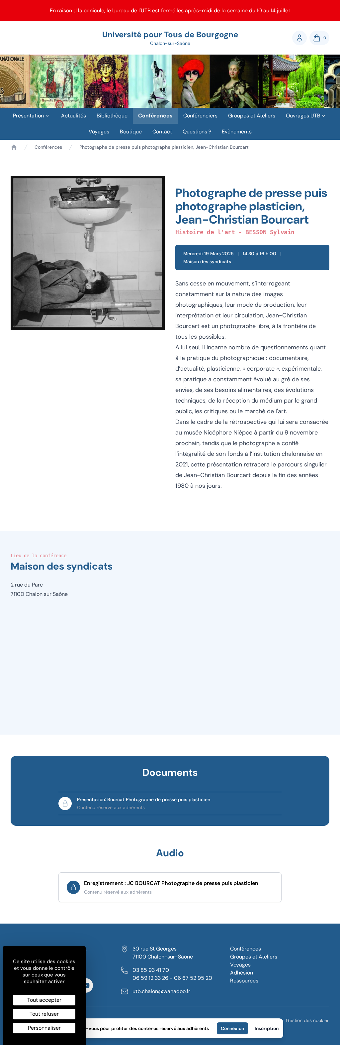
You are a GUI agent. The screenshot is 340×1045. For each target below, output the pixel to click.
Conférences (155, 115)
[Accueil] (14, 147)
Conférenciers (200, 115)
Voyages (99, 131)
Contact (162, 131)
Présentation (28, 115)
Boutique (131, 131)
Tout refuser (44, 1013)
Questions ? (197, 131)
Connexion (232, 1028)
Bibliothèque (112, 115)
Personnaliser (44, 1027)
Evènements (237, 131)
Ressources (244, 980)
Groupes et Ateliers (251, 115)
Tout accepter (44, 999)
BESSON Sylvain (270, 232)
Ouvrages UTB (303, 115)
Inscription (267, 1028)
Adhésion (241, 972)
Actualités (73, 115)
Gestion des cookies (307, 1020)
